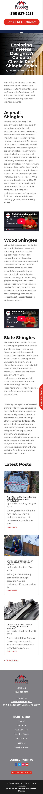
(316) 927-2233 (21, 13)
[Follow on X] (19, 764)
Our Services (21, 730)
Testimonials (22, 738)
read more (12, 527)
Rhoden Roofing (16, 71)
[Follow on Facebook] (16, 764)
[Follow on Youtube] (27, 764)
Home (21, 721)
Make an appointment (21, 773)
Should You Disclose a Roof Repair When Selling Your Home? (20, 563)
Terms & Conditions (14, 788)
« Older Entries (11, 660)
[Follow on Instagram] (23, 764)
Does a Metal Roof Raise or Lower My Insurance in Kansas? (19, 627)
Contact (21, 743)
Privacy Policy (30, 788)
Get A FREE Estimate (21, 22)
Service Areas (21, 747)
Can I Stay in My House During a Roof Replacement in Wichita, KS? (21, 499)
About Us (21, 725)
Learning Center (21, 734)
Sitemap (21, 791)
